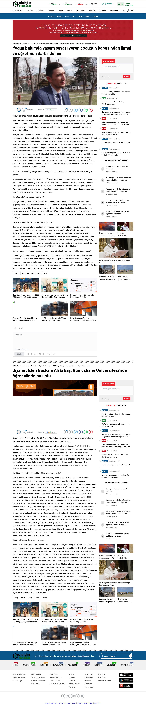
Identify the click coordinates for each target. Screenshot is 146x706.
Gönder (19, 354)
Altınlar (71, 674)
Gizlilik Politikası (64, 703)
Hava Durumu (58, 664)
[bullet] (43, 354)
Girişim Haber (17, 43)
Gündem (40, 10)
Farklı (23, 598)
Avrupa (59, 16)
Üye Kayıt (101, 677)
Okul (38, 273)
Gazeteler (114, 10)
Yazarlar (103, 10)
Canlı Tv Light (17, 680)
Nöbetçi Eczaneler (38, 680)
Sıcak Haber (88, 687)
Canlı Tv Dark (36, 674)
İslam (30, 598)
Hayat (87, 16)
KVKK (79, 703)
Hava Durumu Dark (19, 674)
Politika (95, 16)
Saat (45, 273)
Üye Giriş (101, 674)
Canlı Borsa (54, 674)
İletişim (56, 703)
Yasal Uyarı (97, 703)
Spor (61, 10)
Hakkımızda (49, 703)
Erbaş (16, 598)
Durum (16, 273)
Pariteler (98, 664)
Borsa (15, 664)
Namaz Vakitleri (28, 664)
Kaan (37, 598)
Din (73, 16)
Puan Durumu (73, 664)
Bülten (67, 16)
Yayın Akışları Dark (38, 677)
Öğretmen (30, 273)
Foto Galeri (80, 10)
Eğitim (80, 16)
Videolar (92, 10)
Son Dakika (17, 10)
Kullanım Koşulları (87, 703)
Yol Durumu (111, 664)
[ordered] (40, 354)
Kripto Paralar (127, 664)
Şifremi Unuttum (104, 680)
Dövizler (72, 677)
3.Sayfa (50, 16)
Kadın (69, 10)
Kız (23, 273)
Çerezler (73, 703)
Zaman (44, 598)
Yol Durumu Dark (19, 677)
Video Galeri (88, 677)
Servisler (29, 10)
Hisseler (86, 664)
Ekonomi (51, 10)
